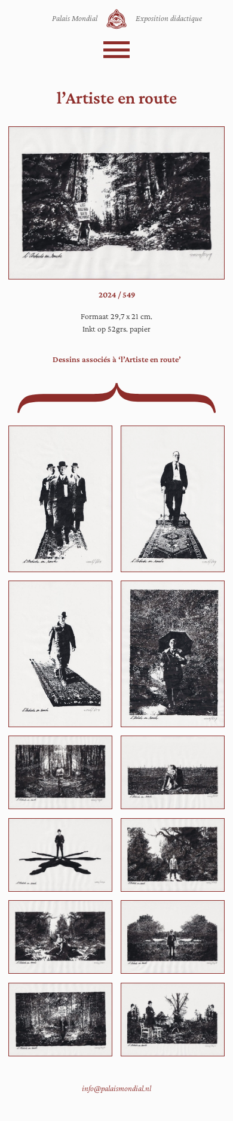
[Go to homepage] (116, 19)
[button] (116, 49)
